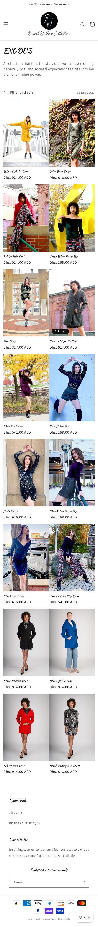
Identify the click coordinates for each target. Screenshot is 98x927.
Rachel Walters (43, 919)
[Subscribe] (84, 882)
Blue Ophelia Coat (60, 681)
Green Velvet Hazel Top (63, 256)
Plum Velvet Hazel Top (63, 511)
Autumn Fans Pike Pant (64, 596)
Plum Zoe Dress (13, 426)
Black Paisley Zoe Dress (64, 766)
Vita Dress (9, 341)
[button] (6, 24)
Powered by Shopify (60, 919)
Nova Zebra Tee (59, 426)
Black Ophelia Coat (15, 681)
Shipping (15, 812)
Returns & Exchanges (24, 823)
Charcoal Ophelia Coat (63, 341)
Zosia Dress (10, 511)
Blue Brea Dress (13, 596)
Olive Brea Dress (60, 171)
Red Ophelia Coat (14, 256)
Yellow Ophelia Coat (15, 171)
